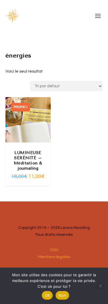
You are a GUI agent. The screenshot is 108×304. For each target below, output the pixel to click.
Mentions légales (54, 257)
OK (47, 295)
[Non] (100, 286)
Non (62, 295)
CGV (54, 250)
